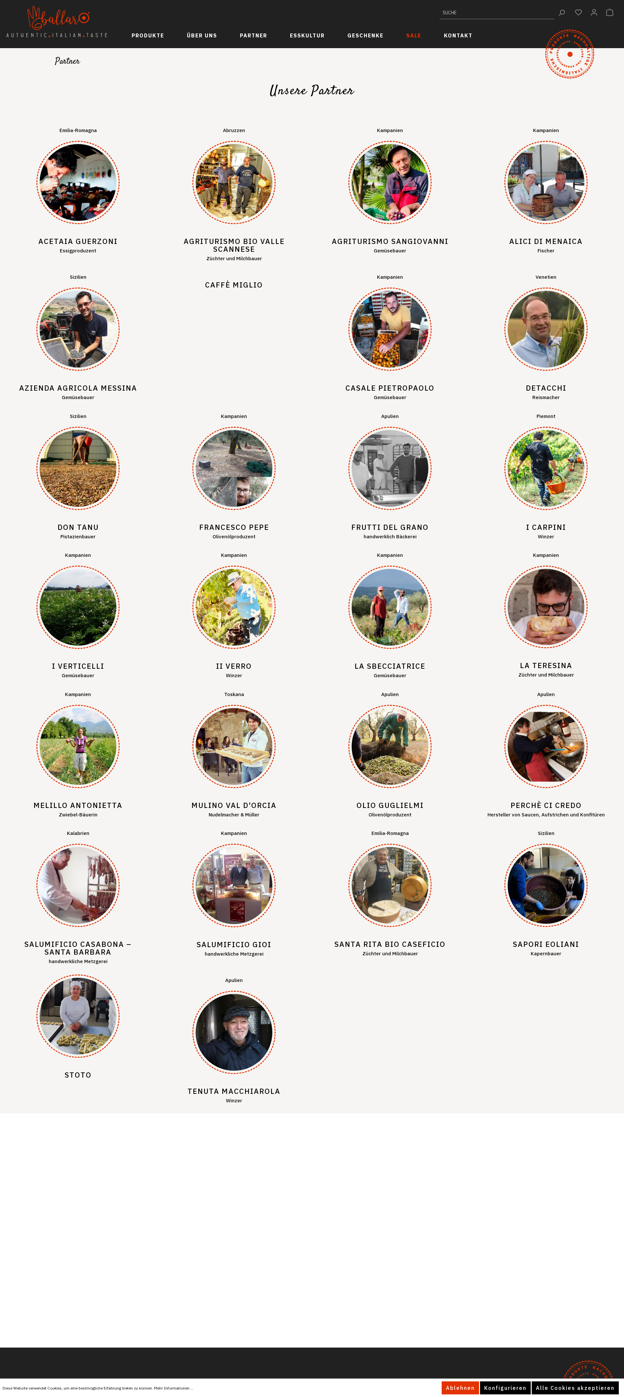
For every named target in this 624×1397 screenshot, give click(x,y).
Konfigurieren (505, 1388)
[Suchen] (561, 12)
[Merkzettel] (578, 12)
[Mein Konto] (594, 12)
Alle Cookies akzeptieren (575, 1388)
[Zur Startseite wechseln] (56, 21)
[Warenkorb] (610, 12)
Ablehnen (460, 1388)
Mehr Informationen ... (173, 1388)
